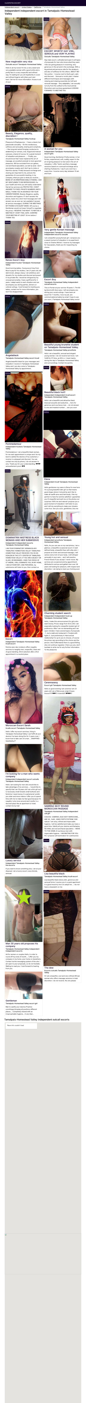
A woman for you (53, 149)
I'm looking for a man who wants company (23, 775)
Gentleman (11, 1000)
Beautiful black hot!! (54, 392)
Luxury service (13, 860)
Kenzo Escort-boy (15, 260)
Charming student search (57, 613)
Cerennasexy (51, 682)
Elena (47, 479)
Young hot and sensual (56, 537)
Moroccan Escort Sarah (18, 725)
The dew (48, 967)
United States (27, 7)
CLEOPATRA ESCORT (13, 3)
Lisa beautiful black (54, 873)
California (37, 7)
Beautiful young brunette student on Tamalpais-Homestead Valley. (61, 346)
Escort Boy (50, 279)
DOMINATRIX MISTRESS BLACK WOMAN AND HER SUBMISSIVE (22, 538)
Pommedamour (13, 444)
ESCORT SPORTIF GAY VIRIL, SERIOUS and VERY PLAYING (59, 52)
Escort (9, 639)
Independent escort (12, 7)
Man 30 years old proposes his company (22, 944)
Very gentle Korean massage (59, 229)
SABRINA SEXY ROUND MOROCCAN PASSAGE (56, 807)
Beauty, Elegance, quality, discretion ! (19, 134)
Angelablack (12, 355)
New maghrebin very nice (19, 61)
